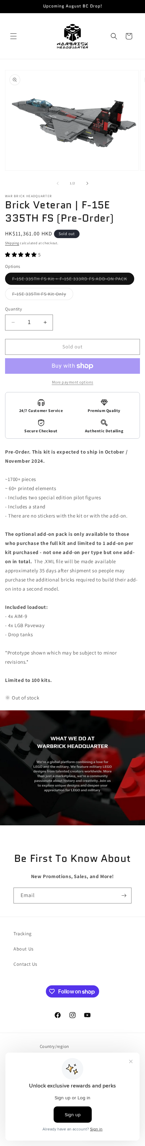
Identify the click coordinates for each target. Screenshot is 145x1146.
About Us (23, 949)
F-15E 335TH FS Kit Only (42, 295)
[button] (13, 36)
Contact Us (25, 964)
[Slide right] (87, 183)
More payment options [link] (72, 382)
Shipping (12, 243)
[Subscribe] (123, 895)
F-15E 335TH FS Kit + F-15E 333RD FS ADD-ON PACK (73, 280)
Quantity (13, 309)
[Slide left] (57, 183)
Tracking (22, 934)
